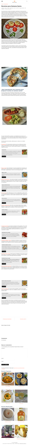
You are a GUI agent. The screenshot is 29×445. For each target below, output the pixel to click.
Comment (3, 348)
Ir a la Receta (4, 156)
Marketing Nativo (23, 443)
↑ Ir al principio (14, 442)
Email (2, 361)
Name (2, 358)
